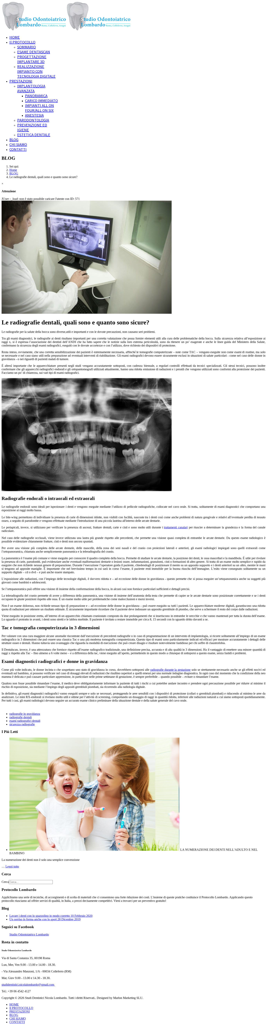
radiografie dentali (20, 717)
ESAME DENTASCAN (33, 51)
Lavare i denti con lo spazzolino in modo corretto (50, 915)
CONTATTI (18, 149)
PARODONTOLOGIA (33, 120)
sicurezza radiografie (22, 724)
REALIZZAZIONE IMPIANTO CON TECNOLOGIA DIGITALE (36, 71)
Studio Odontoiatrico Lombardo (29, 934)
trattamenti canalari (176, 527)
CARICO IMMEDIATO (41, 100)
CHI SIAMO (18, 144)
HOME (14, 37)
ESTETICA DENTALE (33, 134)
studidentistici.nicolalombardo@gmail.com (28, 984)
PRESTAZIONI (20, 81)
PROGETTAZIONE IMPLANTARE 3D (31, 59)
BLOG (13, 139)
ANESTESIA (34, 115)
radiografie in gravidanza (24, 713)
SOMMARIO (26, 46)
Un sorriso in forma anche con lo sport (45, 919)
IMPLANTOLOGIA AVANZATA (31, 88)
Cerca (5, 881)
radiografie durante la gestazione (170, 669)
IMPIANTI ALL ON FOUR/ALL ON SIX (39, 108)
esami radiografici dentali (24, 720)
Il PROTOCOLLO (22, 42)
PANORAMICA (36, 95)
